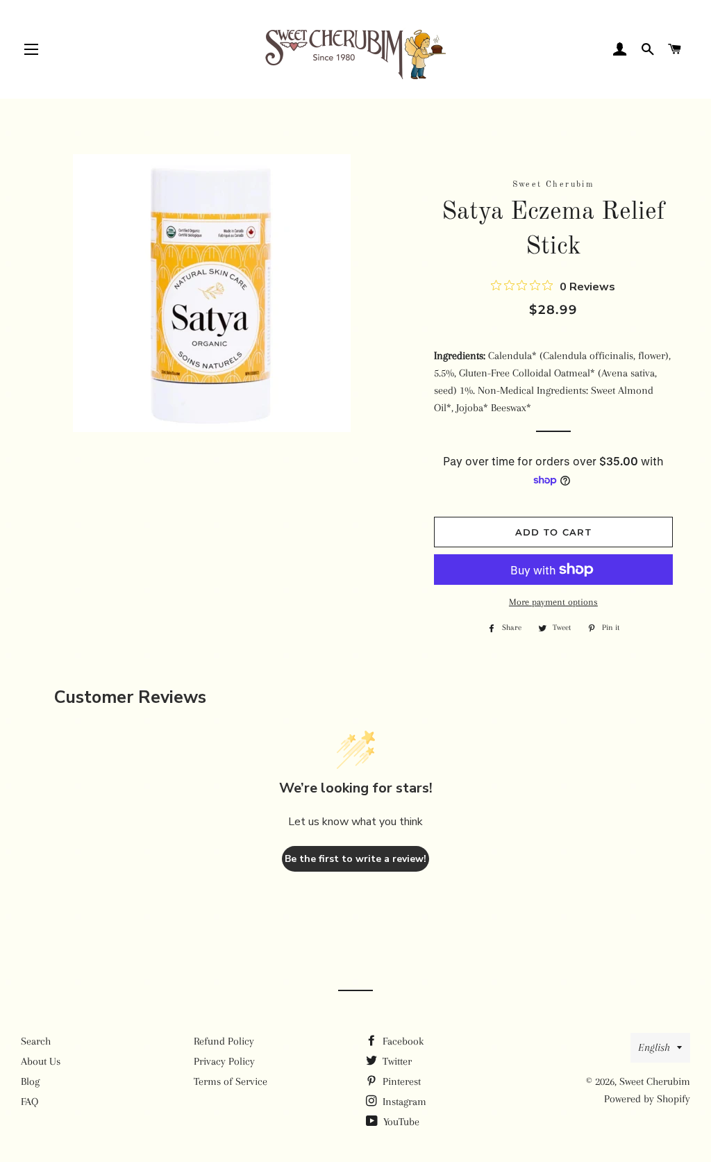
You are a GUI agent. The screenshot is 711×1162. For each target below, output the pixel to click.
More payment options (553, 602)
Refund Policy (224, 1041)
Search (36, 1041)
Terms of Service (230, 1081)
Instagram (403, 1101)
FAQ (29, 1101)
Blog (30, 1081)
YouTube (399, 1121)
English (654, 1047)
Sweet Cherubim (654, 1081)
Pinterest (400, 1081)
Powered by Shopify (647, 1099)
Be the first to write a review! (355, 858)
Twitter (396, 1061)
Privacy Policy (224, 1061)
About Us (40, 1061)
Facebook (402, 1041)
